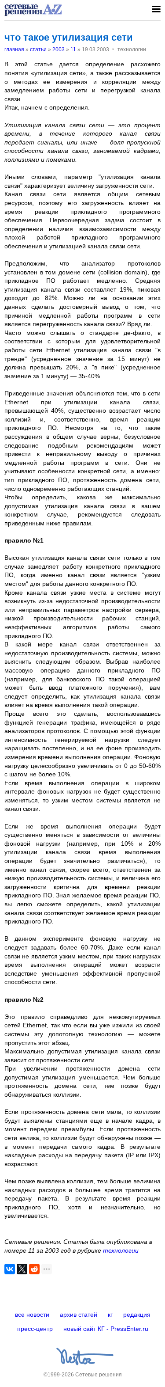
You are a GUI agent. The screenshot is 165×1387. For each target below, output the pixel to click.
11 (73, 49)
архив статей (78, 1314)
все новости (32, 1314)
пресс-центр (35, 1328)
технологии (121, 1250)
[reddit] (34, 1269)
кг (110, 1314)
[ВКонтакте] (9, 1269)
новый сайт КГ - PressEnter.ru (105, 1328)
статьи (38, 49)
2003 (58, 49)
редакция (136, 1314)
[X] (22, 1269)
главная (14, 49)
